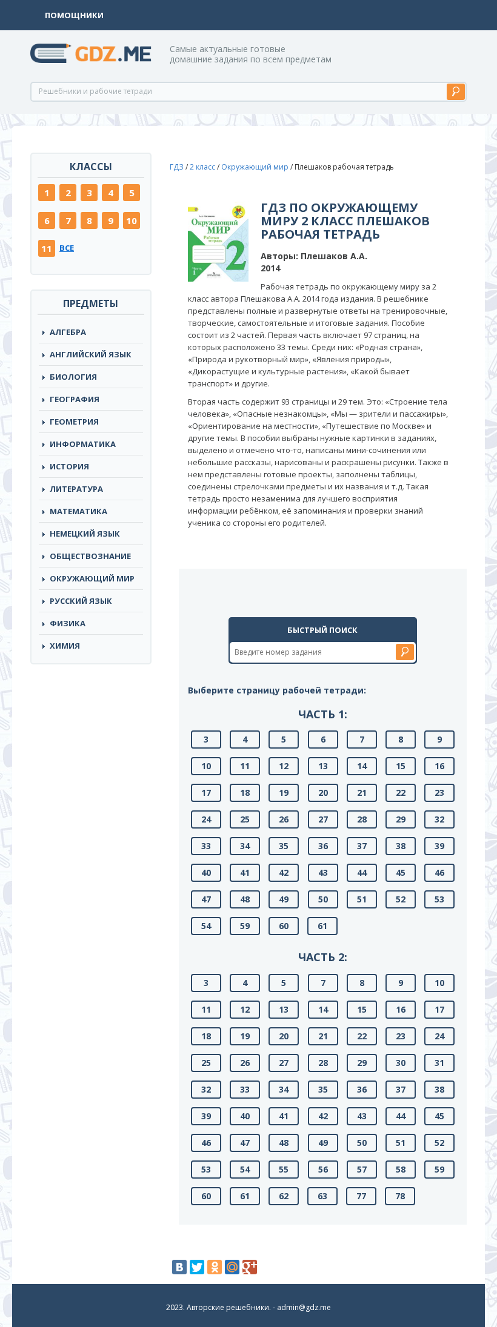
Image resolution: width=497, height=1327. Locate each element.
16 (439, 766)
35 (284, 846)
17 (206, 792)
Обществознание (90, 556)
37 (362, 846)
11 (46, 248)
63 (322, 1196)
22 (400, 792)
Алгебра (68, 331)
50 (323, 899)
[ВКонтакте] (179, 1267)
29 (400, 819)
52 (400, 899)
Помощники (74, 15)
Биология (73, 376)
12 (284, 766)
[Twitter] (197, 1267)
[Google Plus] (249, 1267)
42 (284, 872)
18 (245, 792)
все (66, 247)
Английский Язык (91, 354)
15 (400, 766)
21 (362, 792)
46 (439, 872)
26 (284, 819)
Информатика (83, 443)
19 (284, 792)
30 (400, 1062)
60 (284, 926)
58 (400, 1169)
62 (284, 1196)
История (69, 466)
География (74, 399)
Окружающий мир (92, 578)
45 (400, 872)
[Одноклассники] (214, 1267)
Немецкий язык (85, 533)
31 (439, 1062)
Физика (67, 623)
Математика (78, 511)
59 (245, 926)
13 (323, 766)
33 (206, 846)
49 (284, 899)
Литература (76, 488)
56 (323, 1169)
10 (131, 220)
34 (245, 846)
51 (362, 899)
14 (362, 766)
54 (206, 926)
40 (206, 872)
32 (439, 819)
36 (323, 846)
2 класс (202, 167)
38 (400, 846)
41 (245, 872)
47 (206, 899)
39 (439, 846)
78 (400, 1196)
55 (284, 1169)
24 (206, 819)
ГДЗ (177, 167)
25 (245, 819)
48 (245, 899)
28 (362, 819)
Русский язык (81, 600)
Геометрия (74, 421)
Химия (65, 645)
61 (322, 926)
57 (362, 1169)
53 (439, 899)
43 (323, 872)
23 (439, 792)
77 (361, 1196)
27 (323, 819)
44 (362, 872)
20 (323, 792)
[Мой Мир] (232, 1267)
